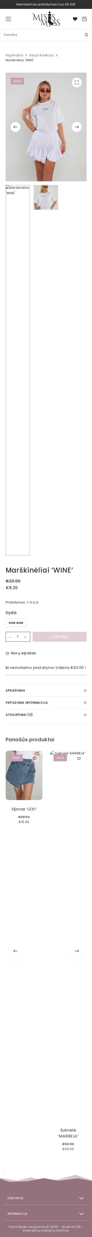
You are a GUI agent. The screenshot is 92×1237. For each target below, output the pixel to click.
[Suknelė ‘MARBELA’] (68, 936)
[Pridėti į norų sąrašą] (35, 758)
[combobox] (40, 34)
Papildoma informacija (27, 703)
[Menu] (8, 19)
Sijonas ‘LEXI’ (24, 809)
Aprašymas (15, 690)
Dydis (11, 612)
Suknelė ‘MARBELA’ (68, 1133)
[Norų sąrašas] (75, 19)
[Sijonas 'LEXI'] (24, 775)
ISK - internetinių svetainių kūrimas (53, 1229)
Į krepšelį (59, 636)
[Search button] (86, 34)
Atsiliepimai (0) (19, 715)
